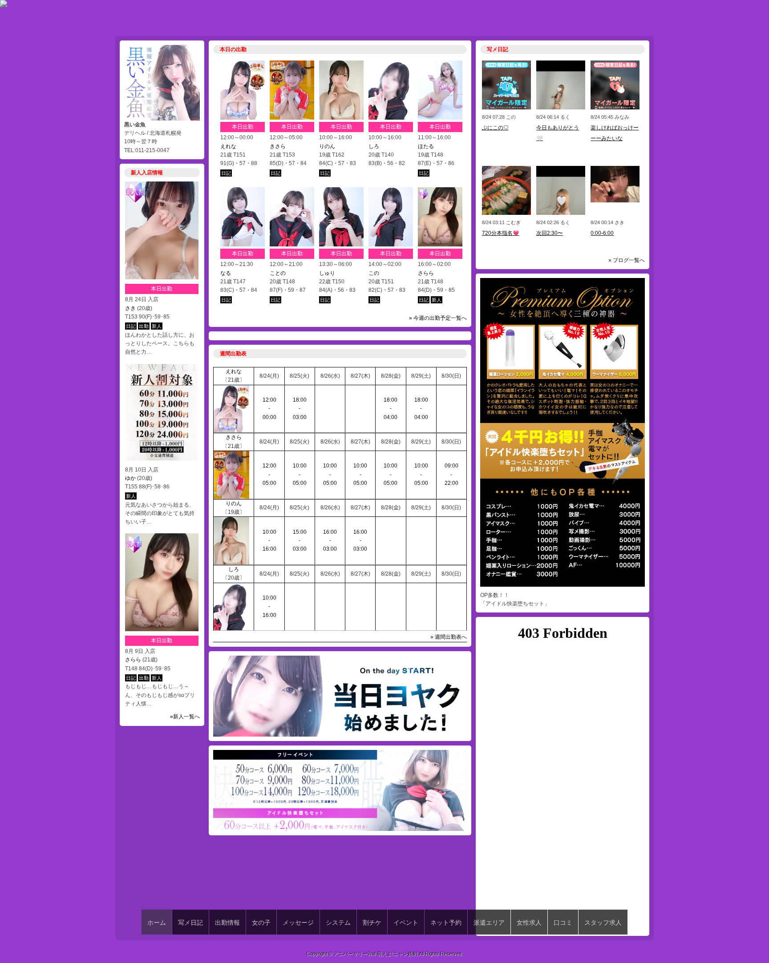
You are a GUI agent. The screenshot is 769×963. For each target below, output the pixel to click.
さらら (133, 660)
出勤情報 (227, 922)
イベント (405, 922)
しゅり (327, 273)
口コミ (563, 922)
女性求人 (529, 922)
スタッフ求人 (603, 922)
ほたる (426, 146)
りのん (327, 146)
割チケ (372, 922)
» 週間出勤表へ (448, 637)
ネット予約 (445, 922)
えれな (228, 146)
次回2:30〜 (549, 233)
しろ (373, 146)
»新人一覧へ (185, 716)
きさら (278, 146)
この (373, 273)
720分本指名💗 (500, 233)
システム (338, 922)
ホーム (156, 922)
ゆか (130, 478)
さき (130, 308)
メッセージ (298, 922)
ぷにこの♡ (495, 128)
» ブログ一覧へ (626, 260)
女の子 (261, 922)
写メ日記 (190, 922)
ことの (278, 273)
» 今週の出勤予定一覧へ (438, 318)
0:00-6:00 (602, 233)
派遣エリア (489, 922)
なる (225, 273)
